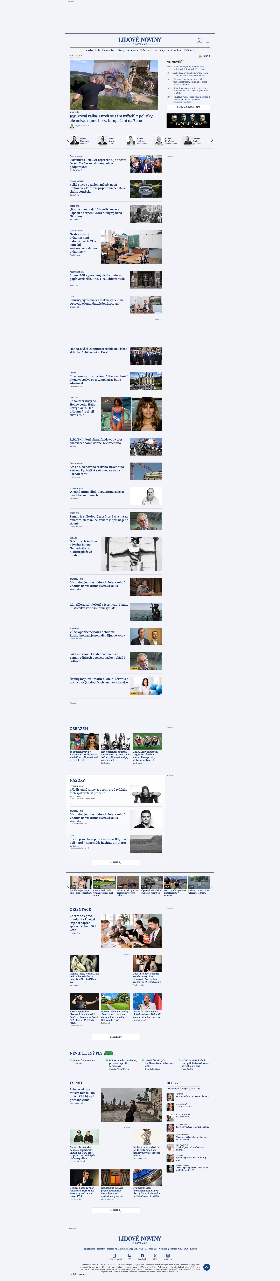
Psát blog (195, 1088)
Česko (89, 50)
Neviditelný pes (86, 1053)
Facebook (142, 1259)
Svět (97, 50)
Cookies (163, 1249)
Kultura (144, 50)
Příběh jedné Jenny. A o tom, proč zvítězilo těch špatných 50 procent (189, 68)
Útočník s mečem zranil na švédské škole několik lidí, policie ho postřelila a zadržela (191, 90)
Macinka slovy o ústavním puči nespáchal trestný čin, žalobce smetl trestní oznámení (190, 82)
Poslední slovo (77, 488)
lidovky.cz (140, 1239)
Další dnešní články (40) (188, 107)
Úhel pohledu (76, 156)
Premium (176, 50)
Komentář (74, 112)
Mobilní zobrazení (114, 1259)
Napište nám (89, 1249)
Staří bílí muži (76, 579)
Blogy (173, 1083)
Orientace (132, 50)
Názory (121, 50)
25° (205, 56)
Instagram (168, 1259)
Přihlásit (199, 42)
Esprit (76, 1083)
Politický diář (77, 272)
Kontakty (101, 1249)
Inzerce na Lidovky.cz (117, 1249)
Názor (73, 373)
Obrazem (74, 398)
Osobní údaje (151, 1249)
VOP (141, 1249)
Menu (207, 42)
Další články (116, 862)
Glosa (73, 297)
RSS (129, 1259)
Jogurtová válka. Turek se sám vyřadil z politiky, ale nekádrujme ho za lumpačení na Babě (191, 99)
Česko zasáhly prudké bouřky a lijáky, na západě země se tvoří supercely (190, 74)
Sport (154, 50)
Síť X (155, 1259)
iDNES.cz (189, 50)
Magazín (164, 50)
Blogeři (185, 1088)
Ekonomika (108, 50)
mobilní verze (77, 1274)
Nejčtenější (173, 1088)
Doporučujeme (77, 181)
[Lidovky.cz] (140, 40)
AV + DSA (184, 1249)
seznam (173, 1249)
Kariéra (193, 1249)
